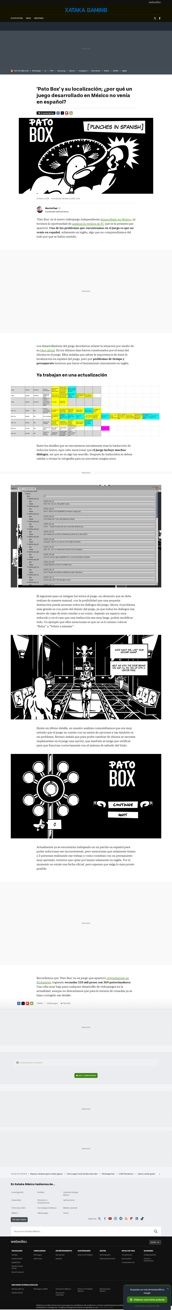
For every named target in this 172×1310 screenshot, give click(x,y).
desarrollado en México (116, 219)
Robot (106, 70)
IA (45, 70)
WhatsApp (36, 70)
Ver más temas (19, 1219)
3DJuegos (38, 1254)
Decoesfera (127, 1258)
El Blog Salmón (150, 1254)
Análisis (40, 1192)
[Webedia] (155, 2)
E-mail (71, 113)
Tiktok (142, 1218)
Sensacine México (63, 1289)
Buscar (155, 1231)
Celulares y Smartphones (43, 1201)
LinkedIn (137, 1218)
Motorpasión (105, 1254)
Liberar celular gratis (146, 1173)
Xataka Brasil (17, 1292)
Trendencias (127, 1254)
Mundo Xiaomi (18, 1272)
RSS (126, 1218)
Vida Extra (38, 1258)
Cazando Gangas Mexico (70, 1193)
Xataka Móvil (17, 1258)
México (15, 1213)
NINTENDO (39, 18)
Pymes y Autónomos (148, 1259)
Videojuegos (86, 10)
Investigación (18, 1192)
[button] (52, 208)
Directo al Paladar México (85, 1290)
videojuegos (42, 1213)
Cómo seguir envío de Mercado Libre (82, 1173)
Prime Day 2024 (19, 1207)
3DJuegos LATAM (41, 1289)
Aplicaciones (69, 1200)
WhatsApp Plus (108, 1173)
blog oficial (47, 350)
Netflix (115, 70)
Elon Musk (95, 70)
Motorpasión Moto (107, 1258)
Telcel (65, 1213)
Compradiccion (128, 1262)
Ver (87, 1075)
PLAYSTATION (17, 18)
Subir (153, 1242)
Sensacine (60, 1254)
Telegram (121, 1218)
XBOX (28, 18)
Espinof (59, 1258)
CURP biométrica (126, 1173)
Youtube (110, 1218)
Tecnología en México (46, 1207)
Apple (124, 70)
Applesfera (16, 1262)
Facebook (159, 18)
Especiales (16, 1200)
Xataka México (18, 1289)
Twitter (155, 18)
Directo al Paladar (85, 1254)
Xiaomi (72, 70)
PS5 (51, 70)
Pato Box (66, 1003)
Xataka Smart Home (17, 1267)
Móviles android (70, 1207)
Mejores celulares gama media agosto (46, 1173)
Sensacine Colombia (60, 1293)
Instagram (83, 70)
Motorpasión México (105, 1290)
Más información (106, 1307)
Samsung (61, 70)
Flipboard (66, 113)
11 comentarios (47, 113)
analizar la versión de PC (88, 223)
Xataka (14, 1254)
